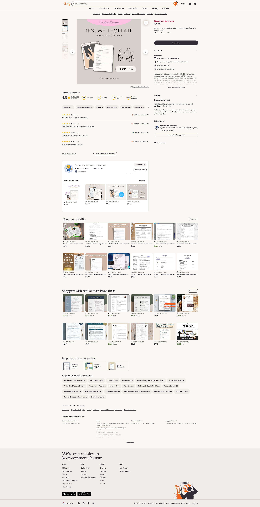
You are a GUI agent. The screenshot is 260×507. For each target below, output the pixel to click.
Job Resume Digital (97, 381)
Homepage (96, 14)
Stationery (127, 14)
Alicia (78, 165)
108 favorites (81, 406)
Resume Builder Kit (171, 386)
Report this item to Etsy (140, 87)
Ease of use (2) (126, 107)
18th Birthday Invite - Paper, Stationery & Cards (111, 429)
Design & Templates (138, 14)
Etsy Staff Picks (104, 8)
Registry (155, 8)
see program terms (168, 130)
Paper (120, 14)
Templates (150, 14)
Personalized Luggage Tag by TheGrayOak (180, 423)
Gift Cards (165, 8)
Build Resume (129, 386)
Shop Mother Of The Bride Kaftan (143, 423)
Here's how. (167, 106)
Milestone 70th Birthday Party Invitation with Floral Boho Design (112, 424)
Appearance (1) (139, 107)
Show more (193, 291)
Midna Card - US (102, 437)
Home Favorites (119, 8)
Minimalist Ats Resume (94, 392)
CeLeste (136, 123)
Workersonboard (159, 33)
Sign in (183, 3)
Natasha (136, 115)
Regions (195, 503)
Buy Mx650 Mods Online (71, 423)
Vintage (144, 8)
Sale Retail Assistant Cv (73, 392)
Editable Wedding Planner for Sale (108, 435)
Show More (130, 442)
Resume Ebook (128, 381)
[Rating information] (75, 168)
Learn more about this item (176, 87)
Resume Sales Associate (163, 392)
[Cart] (195, 3)
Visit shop (142, 180)
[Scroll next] (148, 107)
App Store (69, 494)
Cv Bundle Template (114, 392)
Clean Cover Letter (98, 397)
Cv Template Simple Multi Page (149, 386)
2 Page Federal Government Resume (138, 392)
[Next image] (145, 51)
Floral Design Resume (177, 381)
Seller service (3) (112, 107)
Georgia (136, 141)
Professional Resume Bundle (75, 386)
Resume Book (115, 386)
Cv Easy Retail (114, 381)
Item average (75, 96)
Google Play (84, 494)
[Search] (175, 3)
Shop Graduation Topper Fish (107, 432)
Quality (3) (99, 107)
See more (193, 219)
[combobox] (122, 3)
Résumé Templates (161, 14)
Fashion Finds (133, 8)
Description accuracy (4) (84, 107)
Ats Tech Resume (183, 392)
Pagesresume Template (98, 386)
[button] (140, 169)
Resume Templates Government (76, 397)
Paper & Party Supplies (109, 14)
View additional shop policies (176, 135)
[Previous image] (72, 51)
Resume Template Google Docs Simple (151, 381)
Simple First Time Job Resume (75, 381)
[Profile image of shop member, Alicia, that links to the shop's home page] (76, 171)
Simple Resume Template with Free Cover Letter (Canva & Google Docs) (175, 29)
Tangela (136, 132)
